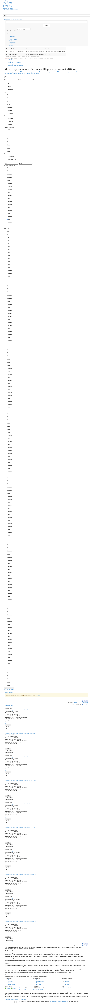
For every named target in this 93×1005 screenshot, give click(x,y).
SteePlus (10, 107)
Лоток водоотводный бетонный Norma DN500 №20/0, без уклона (20, 827)
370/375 (10, 526)
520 (9, 213)
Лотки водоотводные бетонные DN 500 (30, 73)
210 (9, 377)
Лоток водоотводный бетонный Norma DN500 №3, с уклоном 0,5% (21, 898)
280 (9, 432)
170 (9, 328)
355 (9, 508)
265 (9, 426)
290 (9, 198)
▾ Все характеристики (9, 689)
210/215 (10, 186)
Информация (10, 34)
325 (9, 478)
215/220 (10, 386)
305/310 (10, 459)
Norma (9, 101)
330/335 (10, 204)
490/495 (10, 639)
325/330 (10, 481)
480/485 (10, 627)
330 (9, 484)
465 (9, 609)
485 (9, 630)
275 (9, 429)
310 (9, 462)
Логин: (5, 11)
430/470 (10, 210)
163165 (10, 226)
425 (9, 563)
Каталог (9, 30)
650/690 (10, 223)
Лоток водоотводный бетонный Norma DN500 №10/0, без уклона (20, 780)
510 (9, 657)
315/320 (10, 472)
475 (9, 618)
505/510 (10, 654)
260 (9, 423)
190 (9, 359)
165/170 (10, 322)
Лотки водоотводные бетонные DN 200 (51, 72)
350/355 (10, 505)
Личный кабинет (40, 981)
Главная (67, 979)
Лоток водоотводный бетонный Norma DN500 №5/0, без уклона (20, 757)
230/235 (10, 401)
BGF (9, 95)
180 (9, 347)
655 (9, 685)
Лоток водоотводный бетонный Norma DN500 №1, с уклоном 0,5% (21, 851)
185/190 (10, 356)
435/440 (10, 578)
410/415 (10, 551)
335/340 (10, 490)
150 (9, 136)
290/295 (10, 447)
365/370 (10, 523)
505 (9, 651)
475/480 (10, 621)
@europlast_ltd (6, 5)
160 (9, 139)
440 (9, 581)
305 (9, 456)
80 (8, 237)
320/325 (10, 475)
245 (9, 414)
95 (8, 243)
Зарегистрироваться (9, 19)
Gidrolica (10, 121)
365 (9, 520)
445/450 (10, 587)
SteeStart (10, 113)
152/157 (10, 298)
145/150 (10, 286)
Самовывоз (12, 43)
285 (9, 438)
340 (9, 493)
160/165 (10, 313)
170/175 (10, 331)
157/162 (10, 310)
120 (9, 258)
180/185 (10, 350)
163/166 (10, 177)
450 (9, 590)
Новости (11, 38)
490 (9, 636)
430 (9, 569)
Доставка (11, 45)
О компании (12, 36)
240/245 (10, 411)
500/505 (10, 648)
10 (82, 701)
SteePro (10, 110)
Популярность (85, 702)
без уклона (11, 156)
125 (9, 261)
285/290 (10, 441)
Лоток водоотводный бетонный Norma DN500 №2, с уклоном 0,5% (21, 874)
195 (9, 362)
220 (9, 389)
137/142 (10, 273)
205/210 (10, 374)
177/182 (10, 344)
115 (9, 255)
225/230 (10, 395)
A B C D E (10, 89)
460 (9, 603)
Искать (46, 25)
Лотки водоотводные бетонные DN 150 (33, 72)
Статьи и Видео (13, 39)
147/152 (10, 289)
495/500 (10, 642)
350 (9, 502)
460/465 (10, 606)
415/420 (10, 557)
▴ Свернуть (6, 691)
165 (9, 180)
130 (9, 264)
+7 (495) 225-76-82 (7, 2)
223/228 (10, 189)
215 (9, 383)
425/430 (10, 566)
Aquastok (10, 118)
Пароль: (5, 15)
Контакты (20, 34)
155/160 (10, 304)
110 (9, 133)
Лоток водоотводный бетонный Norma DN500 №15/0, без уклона (20, 804)
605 (9, 679)
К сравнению (9, 728)
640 (9, 219)
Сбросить (37, 695)
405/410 (10, 545)
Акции (14, 30)
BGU (9, 98)
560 (9, 673)
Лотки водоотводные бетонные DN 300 (70, 72)
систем (59, 1001)
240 (9, 408)
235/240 (10, 404)
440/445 (10, 584)
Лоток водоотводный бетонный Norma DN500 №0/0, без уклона (20, 733)
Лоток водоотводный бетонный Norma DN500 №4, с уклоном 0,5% (21, 921)
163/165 (10, 174)
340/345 (10, 496)
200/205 (10, 368)
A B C (9, 86)
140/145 (10, 280)
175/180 (10, 341)
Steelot (10, 124)
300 (9, 145)
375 (9, 529)
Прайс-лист (12, 40)
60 (8, 231)
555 (9, 670)
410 (9, 207)
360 (9, 514)
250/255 (10, 195)
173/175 (10, 183)
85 (8, 240)
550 (9, 667)
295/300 (10, 450)
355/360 (10, 511)
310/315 (10, 465)
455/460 (10, 600)
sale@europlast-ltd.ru (8, 3)
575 (9, 676)
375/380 (10, 532)
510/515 (10, 660)
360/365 (10, 517)
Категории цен (12, 42)
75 (8, 234)
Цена (79, 702)
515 (9, 664)
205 (9, 371)
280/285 (10, 435)
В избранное (9, 726)
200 (9, 142)
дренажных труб (53, 1001)
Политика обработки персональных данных (15, 999)
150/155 (10, 295)
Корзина (38, 979)
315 (9, 468)
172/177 (10, 334)
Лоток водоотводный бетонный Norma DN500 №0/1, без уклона (20, 710)
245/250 (10, 417)
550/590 (10, 216)
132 (9, 267)
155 (9, 301)
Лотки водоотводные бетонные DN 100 (14, 72)
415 (9, 554)
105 (9, 249)
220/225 (10, 392)
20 (84, 701)
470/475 (10, 615)
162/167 (10, 316)
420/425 (10, 560)
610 (9, 682)
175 (9, 337)
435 (9, 575)
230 (9, 192)
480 (9, 624)
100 (9, 130)
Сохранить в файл (8, 692)
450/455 (10, 593)
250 (9, 420)
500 (9, 151)
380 (9, 536)
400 (9, 148)
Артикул (75, 702)
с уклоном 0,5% (12, 159)
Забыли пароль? (18, 19)
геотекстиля (65, 1001)
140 (9, 168)
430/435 (10, 572)
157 (9, 307)
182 (9, 353)
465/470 (10, 612)
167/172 (10, 325)
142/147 (10, 283)
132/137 (10, 270)
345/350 (10, 499)
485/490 (10, 633)
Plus (9, 104)
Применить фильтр (9, 688)
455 (9, 596)
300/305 (10, 201)
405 (9, 542)
